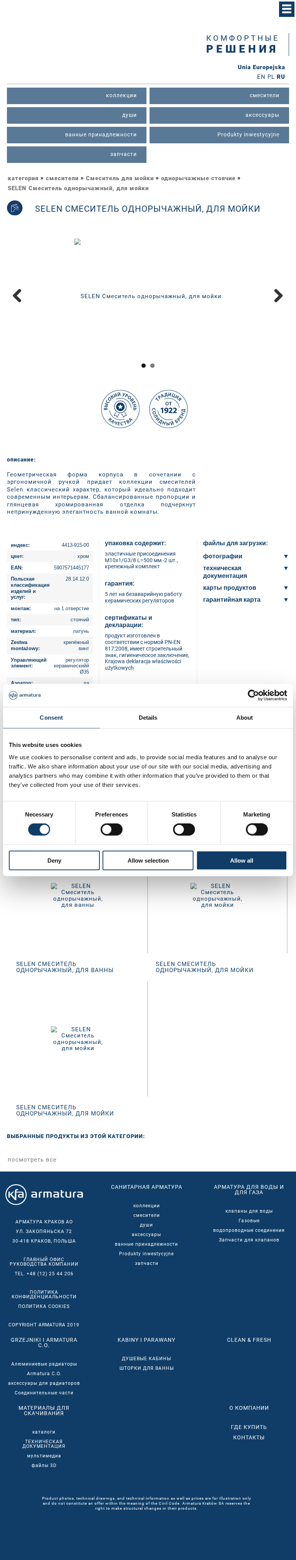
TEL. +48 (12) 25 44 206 (44, 1273)
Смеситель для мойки (120, 178)
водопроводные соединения (249, 1230)
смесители (62, 178)
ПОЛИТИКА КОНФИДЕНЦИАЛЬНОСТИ (44, 1294)
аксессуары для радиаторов (44, 1383)
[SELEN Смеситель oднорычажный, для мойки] (148, 295)
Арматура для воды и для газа (249, 1189)
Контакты (249, 1437)
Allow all (241, 860)
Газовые (249, 1220)
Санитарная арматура (146, 1187)
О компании (249, 1408)
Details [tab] (148, 717)
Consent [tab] (51, 717)
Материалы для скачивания (43, 1410)
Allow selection (148, 860)
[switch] (112, 829)
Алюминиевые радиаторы (44, 1364)
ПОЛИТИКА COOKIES (44, 1306)
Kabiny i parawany (146, 1340)
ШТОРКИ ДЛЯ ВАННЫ (146, 1368)
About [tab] (244, 717)
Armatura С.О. (44, 1373)
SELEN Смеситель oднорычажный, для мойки (78, 188)
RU (281, 76)
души (146, 1225)
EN (261, 76)
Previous (20, 303)
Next (277, 303)
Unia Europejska (261, 67)
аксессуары (146, 1234)
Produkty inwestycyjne (146, 1253)
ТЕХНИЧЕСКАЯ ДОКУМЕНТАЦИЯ (44, 1444)
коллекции (146, 1205)
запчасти (146, 1263)
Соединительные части (44, 1393)
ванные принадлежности (146, 1244)
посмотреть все (32, 1159)
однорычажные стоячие (198, 178)
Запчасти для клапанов (249, 1240)
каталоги (44, 1432)
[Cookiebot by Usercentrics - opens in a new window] (253, 695)
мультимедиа (44, 1456)
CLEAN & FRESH (249, 1340)
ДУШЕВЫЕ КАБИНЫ (146, 1358)
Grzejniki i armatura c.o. (44, 1342)
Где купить (249, 1427)
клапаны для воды (249, 1211)
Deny (54, 860)
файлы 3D (44, 1465)
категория (23, 178)
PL (271, 76)
